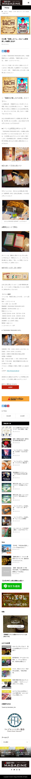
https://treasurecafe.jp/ (13, 370)
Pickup (7, 8)
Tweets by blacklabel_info (9, 707)
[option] (8, 752)
